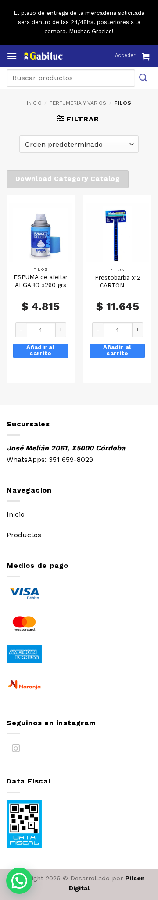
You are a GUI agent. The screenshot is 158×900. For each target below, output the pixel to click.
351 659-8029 (71, 459)
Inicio (34, 103)
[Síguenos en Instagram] (16, 749)
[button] (12, 56)
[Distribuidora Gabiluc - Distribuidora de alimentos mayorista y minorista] (60, 56)
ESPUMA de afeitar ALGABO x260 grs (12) (41, 284)
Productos (24, 535)
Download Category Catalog (67, 179)
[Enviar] (143, 78)
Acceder (125, 55)
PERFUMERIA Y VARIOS (78, 103)
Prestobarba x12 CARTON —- (117, 281)
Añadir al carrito (40, 350)
